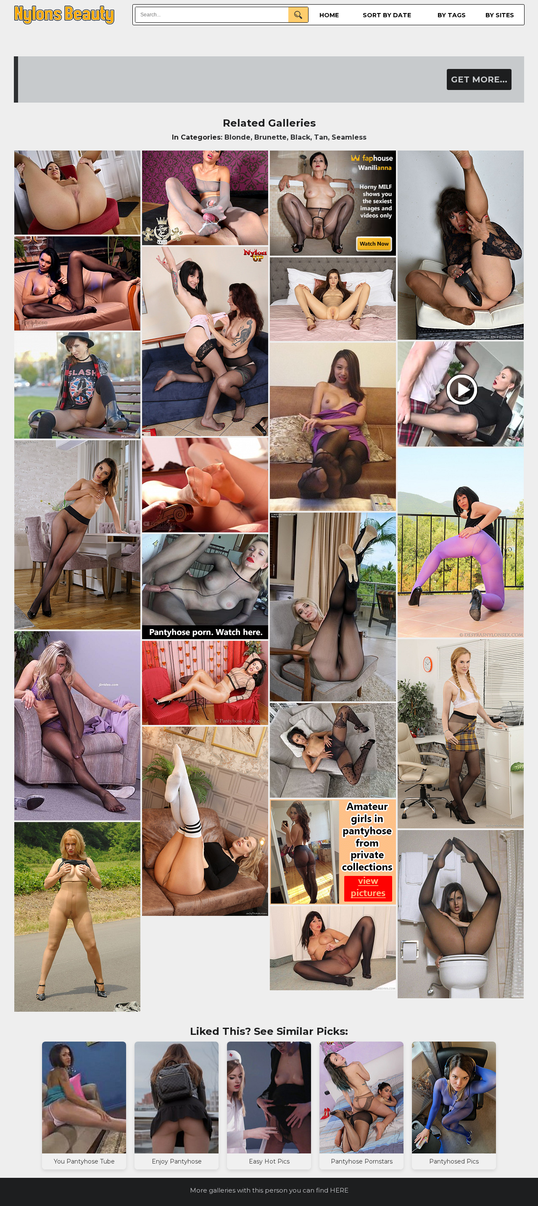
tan (321, 137)
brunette (270, 137)
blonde (237, 137)
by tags (452, 15)
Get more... (479, 79)
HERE (339, 1190)
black (300, 137)
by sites (499, 15)
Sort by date (387, 15)
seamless (349, 137)
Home (329, 15)
